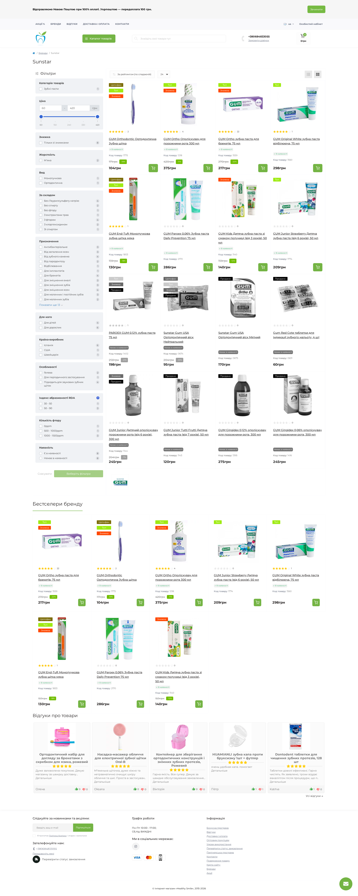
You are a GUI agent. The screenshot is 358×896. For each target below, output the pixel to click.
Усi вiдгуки (313, 796)
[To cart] (153, 168)
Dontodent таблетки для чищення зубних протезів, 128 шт (296, 758)
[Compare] (155, 100)
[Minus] (220, 617)
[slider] (41, 116)
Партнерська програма (220, 852)
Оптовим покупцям (218, 840)
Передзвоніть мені (43, 853)
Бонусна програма (218, 827)
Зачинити (316, 9)
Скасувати (45, 473)
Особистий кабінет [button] (311, 24)
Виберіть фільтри (79, 473)
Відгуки (72, 24)
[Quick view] (155, 86)
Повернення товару (218, 860)
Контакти (122, 24)
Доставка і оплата (96, 24)
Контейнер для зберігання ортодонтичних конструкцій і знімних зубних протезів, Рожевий (179, 760)
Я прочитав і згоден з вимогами (62, 836)
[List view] (308, 74)
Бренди (56, 24)
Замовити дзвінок (258, 40)
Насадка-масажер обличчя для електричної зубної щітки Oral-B (120, 758)
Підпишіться (83, 827)
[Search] (136, 38)
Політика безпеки (58, 836)
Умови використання (219, 844)
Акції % (40, 24)
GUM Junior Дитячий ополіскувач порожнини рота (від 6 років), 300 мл (133, 434)
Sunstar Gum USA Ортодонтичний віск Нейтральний (179, 337)
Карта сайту (213, 864)
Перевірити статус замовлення (225, 848)
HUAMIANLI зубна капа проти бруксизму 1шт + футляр (237, 756)
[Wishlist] (155, 93)
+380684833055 (259, 36)
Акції (209, 873)
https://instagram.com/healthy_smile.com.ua (135, 846)
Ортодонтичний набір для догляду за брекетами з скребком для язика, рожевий (62, 758)
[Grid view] (317, 74)
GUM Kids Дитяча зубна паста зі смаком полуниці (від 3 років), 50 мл (242, 238)
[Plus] (255, 617)
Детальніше (44, 778)
